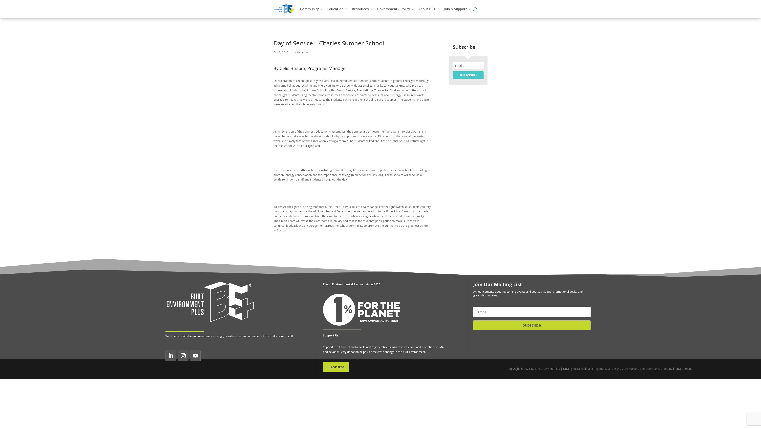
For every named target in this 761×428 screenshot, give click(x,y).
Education (335, 9)
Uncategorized (301, 52)
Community (309, 9)
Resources (360, 9)
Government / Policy (393, 9)
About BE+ (426, 9)
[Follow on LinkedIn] (170, 356)
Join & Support (455, 9)
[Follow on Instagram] (183, 356)
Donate (337, 367)
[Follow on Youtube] (195, 356)
